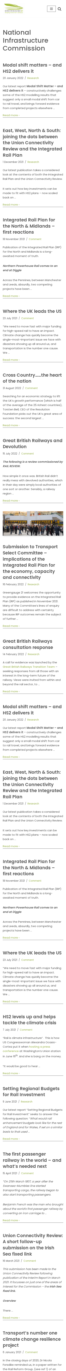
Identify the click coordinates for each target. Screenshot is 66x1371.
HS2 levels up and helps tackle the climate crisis (29, 1020)
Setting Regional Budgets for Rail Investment (31, 1092)
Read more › (11, 115)
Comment (35, 239)
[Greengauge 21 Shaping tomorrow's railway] (15, 9)
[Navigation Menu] (51, 9)
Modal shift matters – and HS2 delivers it (32, 68)
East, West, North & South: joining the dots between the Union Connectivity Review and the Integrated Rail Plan (32, 142)
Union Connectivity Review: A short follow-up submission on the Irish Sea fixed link (33, 1245)
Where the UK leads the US (32, 311)
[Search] (59, 9)
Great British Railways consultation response (28, 644)
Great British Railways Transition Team (29, 667)
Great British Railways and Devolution (33, 444)
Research (33, 78)
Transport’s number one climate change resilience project (32, 1339)
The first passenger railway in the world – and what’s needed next (32, 1160)
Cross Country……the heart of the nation (32, 378)
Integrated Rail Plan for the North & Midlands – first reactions (29, 226)
